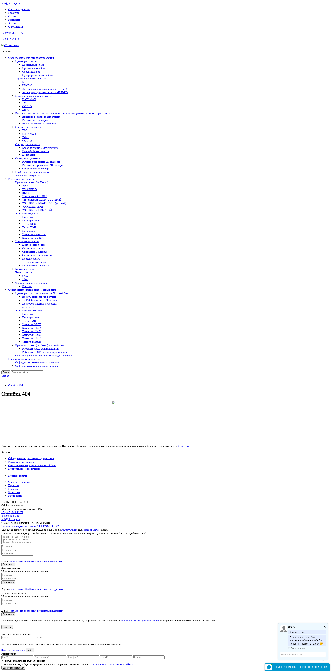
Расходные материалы (21, 179)
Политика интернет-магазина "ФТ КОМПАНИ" (30, 526)
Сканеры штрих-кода (27, 158)
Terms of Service (91, 529)
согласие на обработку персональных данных (36, 560)
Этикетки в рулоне (26, 213)
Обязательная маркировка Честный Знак (32, 289)
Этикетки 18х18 (31, 338)
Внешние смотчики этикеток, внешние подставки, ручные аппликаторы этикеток (64, 113)
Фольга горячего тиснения (31, 282)
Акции (12, 23)
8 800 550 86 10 (10, 515)
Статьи (12, 16)
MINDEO (27, 82)
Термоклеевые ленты (34, 262)
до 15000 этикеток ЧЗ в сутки (39, 300)
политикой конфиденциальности (140, 620)
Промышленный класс (35, 68)
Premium (27, 286)
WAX (25, 185)
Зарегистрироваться (13, 650)
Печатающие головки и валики (33, 95)
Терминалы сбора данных (30, 78)
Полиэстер (28, 230)
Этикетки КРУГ (31, 324)
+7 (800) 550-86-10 (12, 39)
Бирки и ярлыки (25, 269)
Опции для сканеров (27, 144)
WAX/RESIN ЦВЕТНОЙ (37, 210)
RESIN (26, 192)
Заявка (5, 375)
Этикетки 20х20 (31, 331)
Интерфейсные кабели (35, 151)
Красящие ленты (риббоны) (31, 182)
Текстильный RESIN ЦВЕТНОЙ (41, 199)
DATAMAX (29, 99)
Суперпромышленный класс (39, 75)
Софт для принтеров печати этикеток (37, 362)
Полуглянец (29, 217)
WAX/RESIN (29, 189)
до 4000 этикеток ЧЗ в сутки (39, 296)
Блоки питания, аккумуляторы (40, 147)
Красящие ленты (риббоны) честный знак (40, 345)
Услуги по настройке (27, 175)
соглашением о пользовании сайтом (112, 664)
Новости (13, 488)
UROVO (27, 85)
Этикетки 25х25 (31, 341)
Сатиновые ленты (33, 248)
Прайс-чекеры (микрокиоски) (32, 172)
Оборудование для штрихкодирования (31, 57)
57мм (25, 276)
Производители (17, 475)
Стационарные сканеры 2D (38, 168)
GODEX (27, 106)
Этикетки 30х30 (31, 334)
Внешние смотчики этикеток (39, 123)
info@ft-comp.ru (10, 3)
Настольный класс (33, 64)
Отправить (8, 564)
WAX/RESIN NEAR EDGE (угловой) (44, 203)
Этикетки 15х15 (31, 327)
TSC (24, 102)
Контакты (14, 19)
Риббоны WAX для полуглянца (40, 348)
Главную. (183, 446)
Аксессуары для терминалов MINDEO (45, 92)
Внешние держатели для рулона (41, 116)
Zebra (25, 109)
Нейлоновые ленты (33, 244)
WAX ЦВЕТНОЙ (32, 206)
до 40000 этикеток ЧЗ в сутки (39, 303)
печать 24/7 (29, 307)
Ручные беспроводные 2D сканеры (43, 165)
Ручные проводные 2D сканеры (41, 161)
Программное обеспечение (24, 359)
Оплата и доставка (19, 9)
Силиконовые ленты (34, 251)
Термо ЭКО (29, 224)
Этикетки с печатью (34, 234)
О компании (15, 26)
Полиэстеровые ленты (35, 265)
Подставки (28, 154)
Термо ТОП (29, 227)
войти (30, 650)
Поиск (6, 372)
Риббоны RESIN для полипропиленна (44, 352)
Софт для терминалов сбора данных (36, 366)
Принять (7, 627)
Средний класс (31, 71)
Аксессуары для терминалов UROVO (44, 89)
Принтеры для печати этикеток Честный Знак (42, 293)
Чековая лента (23, 272)
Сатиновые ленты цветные (38, 255)
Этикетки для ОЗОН (34, 237)
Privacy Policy (69, 529)
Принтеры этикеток (27, 61)
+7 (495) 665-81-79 (12, 32)
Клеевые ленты (31, 258)
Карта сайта (15, 495)
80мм (25, 279)
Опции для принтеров (28, 127)
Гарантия (13, 12)
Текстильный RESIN (34, 196)
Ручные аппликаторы (35, 120)
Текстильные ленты (27, 241)
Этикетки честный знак (29, 310)
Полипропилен (31, 220)
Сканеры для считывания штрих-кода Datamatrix (44, 355)
